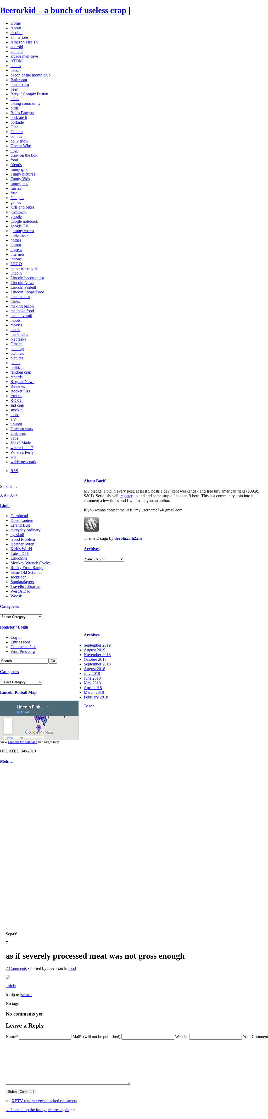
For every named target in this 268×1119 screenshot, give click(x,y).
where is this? (21, 447)
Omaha (16, 344)
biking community (25, 103)
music (15, 329)
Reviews (17, 386)
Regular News (22, 381)
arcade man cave (24, 56)
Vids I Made (20, 443)
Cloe (14, 127)
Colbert (16, 131)
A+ (7, 495)
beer (14, 89)
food (14, 160)
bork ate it (18, 117)
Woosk (16, 596)
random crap (20, 372)
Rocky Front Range (26, 567)
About (15, 28)
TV (13, 419)
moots (15, 320)
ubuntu (16, 424)
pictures (16, 358)
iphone (16, 259)
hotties (15, 240)
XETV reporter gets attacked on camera (44, 1101)
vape (14, 438)
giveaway (18, 212)
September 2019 (97, 645)
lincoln (16, 273)
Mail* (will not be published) (96, 1036)
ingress (16, 249)
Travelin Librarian (25, 586)
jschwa (26, 994)
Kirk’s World (21, 549)
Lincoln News (22, 282)
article (11, 986)
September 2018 (97, 664)
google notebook (24, 221)
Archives (91, 549)
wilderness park (23, 462)
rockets (16, 396)
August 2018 (94, 669)
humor (15, 245)
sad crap (17, 405)
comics (16, 136)
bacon (15, 70)
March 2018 (94, 692)
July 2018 (92, 673)
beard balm (19, 84)
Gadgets (17, 197)
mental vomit (21, 315)
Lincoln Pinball (23, 287)
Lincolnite (18, 558)
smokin (16, 410)
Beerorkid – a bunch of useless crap (63, 10)
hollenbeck (19, 235)
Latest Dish (19, 553)
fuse (13, 193)
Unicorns (18, 433)
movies (16, 325)
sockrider (18, 577)
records (16, 377)
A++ (14, 495)
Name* (12, 1036)
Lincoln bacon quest (27, 278)
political (17, 367)
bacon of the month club (30, 75)
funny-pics (19, 183)
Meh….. (7, 761)
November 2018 (97, 654)
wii (13, 457)
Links (15, 301)
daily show (19, 141)
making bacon (22, 306)
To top (89, 706)
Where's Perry (22, 452)
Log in (15, 637)
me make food (22, 311)
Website (181, 1036)
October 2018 (95, 659)
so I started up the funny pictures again (37, 1109)
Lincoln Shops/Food (27, 292)
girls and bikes (22, 207)
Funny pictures (22, 174)
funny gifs (18, 169)
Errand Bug (20, 525)
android (16, 47)
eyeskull (17, 534)
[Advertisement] (15, 847)
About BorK (95, 481)
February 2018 (96, 697)
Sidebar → (9, 486)
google (16, 216)
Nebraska (18, 339)
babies (15, 65)
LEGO (16, 263)
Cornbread (19, 516)
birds (14, 108)
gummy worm (22, 230)
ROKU (16, 400)
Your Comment (255, 1036)
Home (15, 23)
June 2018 (92, 678)
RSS (14, 470)
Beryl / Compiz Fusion (29, 94)
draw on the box (23, 155)
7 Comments (16, 968)
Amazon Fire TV (24, 42)
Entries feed (20, 642)
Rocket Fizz (20, 391)
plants (15, 363)
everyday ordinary (25, 530)
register (126, 496)
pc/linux (17, 353)
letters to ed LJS (23, 268)
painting (17, 348)
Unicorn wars (21, 429)
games (15, 202)
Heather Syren (22, 544)
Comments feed (23, 647)
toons (14, 414)
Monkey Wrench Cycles (30, 563)
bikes (14, 98)
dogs (14, 150)
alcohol (16, 32)
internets (17, 254)
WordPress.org (22, 651)
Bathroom (18, 80)
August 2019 (94, 650)
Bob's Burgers (22, 113)
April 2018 (93, 687)
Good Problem (22, 539)
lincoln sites (20, 296)
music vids (19, 334)
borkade (17, 122)
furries (15, 188)
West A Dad (20, 591)
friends (16, 164)
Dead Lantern (21, 520)
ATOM (16, 61)
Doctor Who (20, 146)
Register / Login (14, 627)
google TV (19, 226)
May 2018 (92, 683)
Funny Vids (20, 179)
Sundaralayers (22, 582)
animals (16, 51)
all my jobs (19, 37)
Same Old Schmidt (26, 572)
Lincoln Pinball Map (18, 692)
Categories (9, 606)
